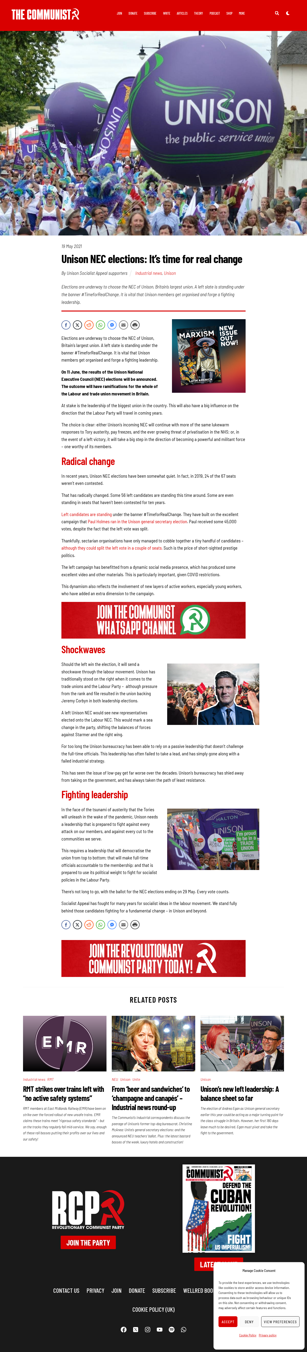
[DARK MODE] (287, 13)
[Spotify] (171, 1329)
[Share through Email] (123, 324)
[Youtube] (159, 1329)
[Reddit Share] (89, 324)
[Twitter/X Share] (77, 324)
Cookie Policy (247, 1335)
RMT (50, 1079)
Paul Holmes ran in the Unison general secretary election (137, 521)
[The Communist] (46, 16)
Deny (249, 1322)
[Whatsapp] (183, 1329)
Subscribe (150, 13)
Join (119, 13)
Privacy (95, 1290)
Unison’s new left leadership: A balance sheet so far (240, 1093)
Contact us (66, 1290)
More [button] (242, 13)
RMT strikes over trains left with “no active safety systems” (63, 1093)
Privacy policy (268, 1335)
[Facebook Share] (66, 324)
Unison (170, 273)
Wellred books (200, 1290)
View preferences (280, 1322)
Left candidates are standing (86, 514)
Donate (133, 13)
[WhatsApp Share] (100, 324)
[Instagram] (148, 1329)
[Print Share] (135, 324)
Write (166, 13)
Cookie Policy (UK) (153, 1309)
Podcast (215, 13)
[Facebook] (124, 1329)
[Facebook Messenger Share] (112, 324)
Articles (182, 13)
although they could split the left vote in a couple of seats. (112, 548)
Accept (228, 1322)
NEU (115, 1079)
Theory (198, 13)
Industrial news (148, 273)
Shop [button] (229, 13)
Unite (136, 1079)
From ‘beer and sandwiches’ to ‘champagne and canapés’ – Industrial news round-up (151, 1097)
